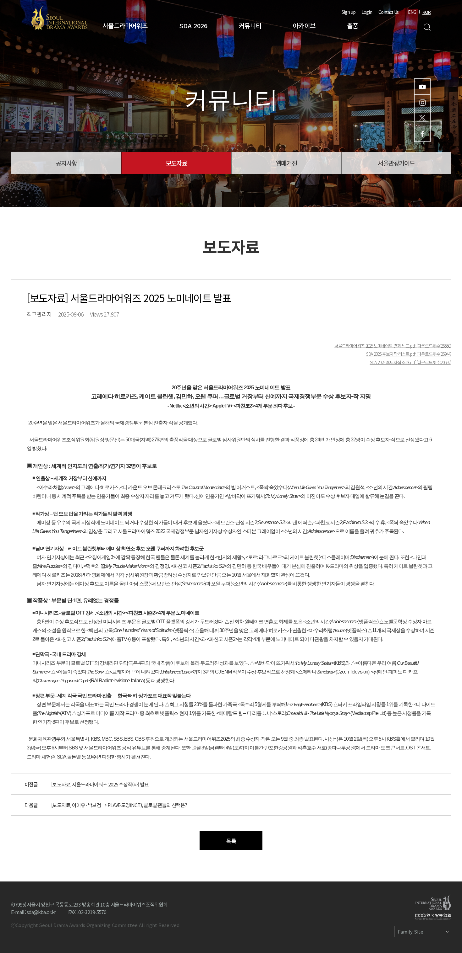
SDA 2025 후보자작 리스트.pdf (391, 354)
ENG (412, 12)
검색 (427, 27)
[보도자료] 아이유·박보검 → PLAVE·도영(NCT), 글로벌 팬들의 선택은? (119, 805)
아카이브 (304, 25)
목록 (231, 841)
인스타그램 (422, 102)
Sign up (348, 12)
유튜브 (422, 86)
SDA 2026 (193, 25)
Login (366, 12)
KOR (426, 12)
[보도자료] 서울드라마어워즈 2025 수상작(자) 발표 (100, 784)
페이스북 (422, 133)
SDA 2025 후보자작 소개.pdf (393, 362)
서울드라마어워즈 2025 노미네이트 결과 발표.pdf (375, 345)
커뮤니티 (250, 25)
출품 (352, 25)
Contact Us (388, 12)
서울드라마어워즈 (125, 25)
